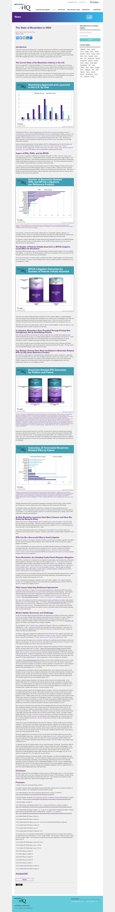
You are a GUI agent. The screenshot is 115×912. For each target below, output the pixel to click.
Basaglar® (33, 657)
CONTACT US (82, 2)
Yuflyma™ (39, 565)
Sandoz (95, 74)
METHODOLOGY (72, 2)
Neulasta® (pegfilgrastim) (58, 548)
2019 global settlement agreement (30, 597)
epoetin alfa (39, 642)
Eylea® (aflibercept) (44, 146)
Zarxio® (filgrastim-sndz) (32, 625)
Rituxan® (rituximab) (35, 550)
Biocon (91, 51)
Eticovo (95, 56)
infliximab (33, 642)
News (54, 9)
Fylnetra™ (26, 550)
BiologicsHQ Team (73, 9)
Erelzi (86, 56)
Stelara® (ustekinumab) (28, 147)
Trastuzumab (86, 76)
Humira (48, 134)
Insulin (31, 655)
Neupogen (64, 225)
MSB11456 (23, 553)
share (24, 879)
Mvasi (47, 605)
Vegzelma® (52, 567)
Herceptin (59, 595)
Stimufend (63, 581)
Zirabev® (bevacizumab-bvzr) (47, 597)
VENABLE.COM (75, 901)
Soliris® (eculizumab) (25, 551)
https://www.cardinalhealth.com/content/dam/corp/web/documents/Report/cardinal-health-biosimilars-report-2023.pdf (44, 813)
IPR (89, 65)
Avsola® (42, 570)
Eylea (81, 58)
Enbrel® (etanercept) (48, 75)
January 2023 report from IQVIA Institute (51, 648)
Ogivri (41, 595)
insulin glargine (43, 718)
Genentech (90, 60)
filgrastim (49, 714)
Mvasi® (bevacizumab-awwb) (28, 603)
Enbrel (81, 56)
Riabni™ (27, 567)
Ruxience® (48, 550)
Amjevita (93, 49)
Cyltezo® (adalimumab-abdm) (44, 136)
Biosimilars (82, 53)
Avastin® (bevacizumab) (38, 567)
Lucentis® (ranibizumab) (49, 565)
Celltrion (93, 53)
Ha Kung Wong (31, 32)
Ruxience (82, 74)
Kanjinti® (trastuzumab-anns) (62, 603)
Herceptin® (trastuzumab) (58, 550)
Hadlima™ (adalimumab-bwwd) (29, 137)
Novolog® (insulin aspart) (41, 147)
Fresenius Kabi (19, 581)
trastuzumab (32, 652)
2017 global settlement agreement (30, 595)
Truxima (92, 76)
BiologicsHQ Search (43, 9)
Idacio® (33, 565)
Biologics (97, 51)
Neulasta (18, 226)
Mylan (66, 593)
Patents (81, 69)
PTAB (97, 69)
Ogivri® (18, 551)
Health (32, 660)
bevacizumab (25, 652)
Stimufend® (19, 550)
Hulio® (28, 565)
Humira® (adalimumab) (53, 132)
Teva (81, 76)
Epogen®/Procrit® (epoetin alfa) (48, 637)
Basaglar (87, 51)
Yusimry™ (48, 548)
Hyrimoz (87, 63)
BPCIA (88, 53)
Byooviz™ (63, 565)
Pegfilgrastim (87, 69)
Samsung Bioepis (89, 74)
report (35, 660)
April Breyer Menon (22, 32)
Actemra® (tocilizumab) (63, 551)
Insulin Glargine (93, 63)
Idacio (19, 583)
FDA (85, 58)
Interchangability (83, 65)
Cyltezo (98, 53)
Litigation (82, 67)
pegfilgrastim (48, 642)
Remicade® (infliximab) (29, 570)
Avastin (64, 568)
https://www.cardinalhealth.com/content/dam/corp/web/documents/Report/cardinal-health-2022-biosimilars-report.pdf (44, 806)
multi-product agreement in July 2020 (57, 601)
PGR (93, 69)
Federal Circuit (91, 58)
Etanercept (91, 56)
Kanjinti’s (53, 605)
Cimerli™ (70, 565)
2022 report (26, 633)
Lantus (26, 226)
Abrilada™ (23, 565)
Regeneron (82, 72)
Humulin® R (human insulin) (55, 147)
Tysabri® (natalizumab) (55, 146)
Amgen (88, 49)
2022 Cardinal (26, 660)
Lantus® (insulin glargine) (28, 436)
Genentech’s (18, 595)
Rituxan (17, 567)
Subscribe (96, 9)
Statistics (61, 9)
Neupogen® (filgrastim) (52, 625)
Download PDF (22, 873)
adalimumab (70, 136)
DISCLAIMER (90, 901)
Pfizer (65, 595)
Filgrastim (98, 58)
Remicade (60, 637)
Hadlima (18, 565)
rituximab (40, 652)
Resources (85, 9)
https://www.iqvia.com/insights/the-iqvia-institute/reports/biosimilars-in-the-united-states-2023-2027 (47, 799)
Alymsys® (18, 570)
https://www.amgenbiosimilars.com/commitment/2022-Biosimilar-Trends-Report (35, 794)
